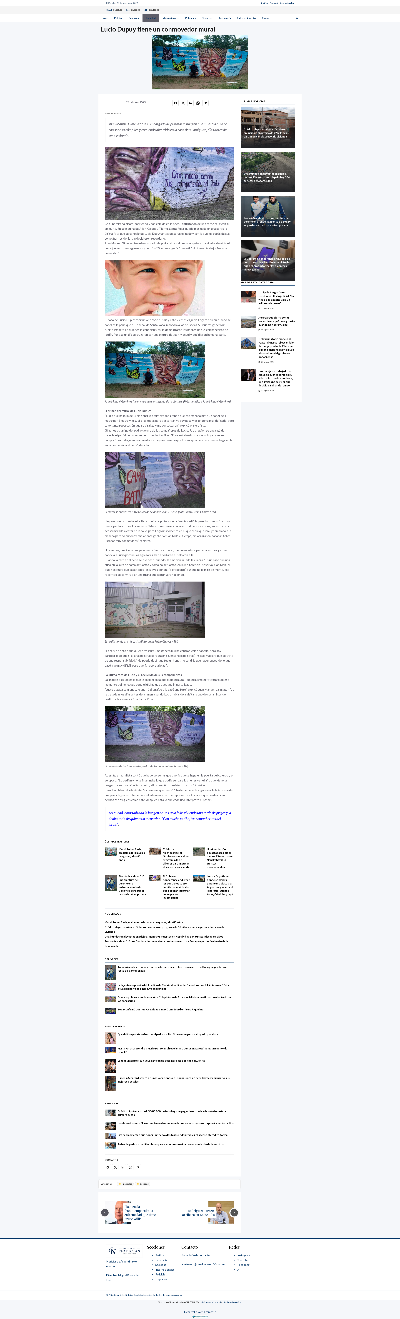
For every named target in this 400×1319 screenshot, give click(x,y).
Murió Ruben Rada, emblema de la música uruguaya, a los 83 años (132, 854)
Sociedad (151, 18)
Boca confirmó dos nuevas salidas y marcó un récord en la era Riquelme (160, 1009)
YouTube (242, 1260)
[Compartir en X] (183, 103)
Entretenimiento (246, 18)
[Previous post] (105, 1213)
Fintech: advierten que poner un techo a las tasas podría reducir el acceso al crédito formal (173, 1135)
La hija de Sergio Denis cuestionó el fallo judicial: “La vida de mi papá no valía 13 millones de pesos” (276, 298)
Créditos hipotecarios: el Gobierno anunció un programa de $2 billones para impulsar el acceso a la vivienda (176, 858)
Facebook (243, 1264)
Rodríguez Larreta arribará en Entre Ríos (198, 1212)
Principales (127, 1184)
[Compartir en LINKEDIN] (190, 103)
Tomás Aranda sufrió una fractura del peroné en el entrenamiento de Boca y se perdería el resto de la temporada (132, 885)
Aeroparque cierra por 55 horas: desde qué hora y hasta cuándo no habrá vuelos (276, 321)
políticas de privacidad (210, 1302)
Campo (265, 18)
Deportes (207, 18)
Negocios (111, 1103)
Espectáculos (115, 1026)
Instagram (243, 1255)
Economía (274, 3)
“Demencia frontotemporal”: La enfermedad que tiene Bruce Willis (140, 1212)
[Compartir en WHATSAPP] (198, 103)
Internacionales (287, 3)
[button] (297, 18)
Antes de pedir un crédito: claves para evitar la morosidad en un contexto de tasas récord (172, 1144)
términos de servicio (232, 1302)
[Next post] (234, 1213)
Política (264, 3)
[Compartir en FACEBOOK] (175, 103)
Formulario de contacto (195, 1255)
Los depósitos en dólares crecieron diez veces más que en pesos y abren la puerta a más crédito (176, 1123)
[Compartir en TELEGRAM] (205, 103)
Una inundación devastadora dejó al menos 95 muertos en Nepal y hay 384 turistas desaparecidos (220, 858)
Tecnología (225, 18)
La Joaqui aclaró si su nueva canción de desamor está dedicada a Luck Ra (161, 1060)
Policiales (190, 18)
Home (105, 18)
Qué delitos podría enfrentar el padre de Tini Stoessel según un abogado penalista (168, 1034)
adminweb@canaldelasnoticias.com (203, 1264)
